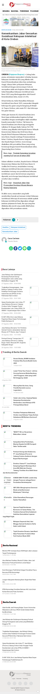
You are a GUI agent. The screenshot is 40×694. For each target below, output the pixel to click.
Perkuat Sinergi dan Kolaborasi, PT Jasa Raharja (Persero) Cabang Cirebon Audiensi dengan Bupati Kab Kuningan (25, 455)
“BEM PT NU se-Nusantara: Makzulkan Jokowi (22, 433)
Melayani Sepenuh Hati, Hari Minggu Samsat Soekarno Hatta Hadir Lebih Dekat (24, 523)
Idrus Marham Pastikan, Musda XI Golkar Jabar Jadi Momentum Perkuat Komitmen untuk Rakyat (18, 561)
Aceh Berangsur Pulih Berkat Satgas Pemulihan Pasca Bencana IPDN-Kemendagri (19, 571)
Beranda (19, 678)
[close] (38, 691)
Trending (25, 678)
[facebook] (9, 683)
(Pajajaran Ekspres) (16, 74)
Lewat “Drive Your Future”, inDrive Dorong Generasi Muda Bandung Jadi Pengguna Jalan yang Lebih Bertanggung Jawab (25, 374)
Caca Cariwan (13, 238)
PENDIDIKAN (24, 11)
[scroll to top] (36, 690)
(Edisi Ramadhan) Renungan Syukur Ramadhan (23, 498)
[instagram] (20, 683)
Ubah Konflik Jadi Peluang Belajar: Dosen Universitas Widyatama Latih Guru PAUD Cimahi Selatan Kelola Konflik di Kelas (18, 610)
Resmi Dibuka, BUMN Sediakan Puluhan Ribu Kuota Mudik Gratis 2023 (25, 361)
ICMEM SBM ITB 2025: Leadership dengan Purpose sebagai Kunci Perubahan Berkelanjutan (25, 480)
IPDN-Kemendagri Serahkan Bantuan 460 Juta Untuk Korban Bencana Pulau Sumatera (19, 590)
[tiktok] (31, 683)
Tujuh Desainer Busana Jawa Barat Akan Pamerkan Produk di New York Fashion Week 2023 (25, 533)
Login (13, 678)
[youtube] (25, 683)
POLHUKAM (34, 11)
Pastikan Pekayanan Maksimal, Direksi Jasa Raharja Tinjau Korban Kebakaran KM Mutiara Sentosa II (25, 415)
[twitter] (14, 683)
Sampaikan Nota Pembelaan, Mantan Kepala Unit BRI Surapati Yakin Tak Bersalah (24, 444)
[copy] (29, 248)
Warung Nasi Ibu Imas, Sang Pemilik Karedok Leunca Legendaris (23, 388)
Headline (5, 227)
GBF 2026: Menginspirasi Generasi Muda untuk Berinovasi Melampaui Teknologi (25, 490)
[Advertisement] (20, 259)
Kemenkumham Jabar (9, 232)
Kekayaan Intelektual (18, 227)
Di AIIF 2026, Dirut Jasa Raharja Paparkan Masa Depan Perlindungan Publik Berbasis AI (19, 658)
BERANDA (6, 11)
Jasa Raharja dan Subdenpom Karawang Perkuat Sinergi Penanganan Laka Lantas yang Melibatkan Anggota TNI (18, 621)
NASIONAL (14, 11)
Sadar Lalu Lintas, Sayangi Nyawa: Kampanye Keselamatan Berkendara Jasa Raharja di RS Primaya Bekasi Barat (25, 401)
